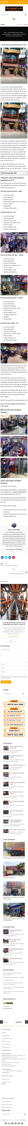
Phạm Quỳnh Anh (7, 1008)
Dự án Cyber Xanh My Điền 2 (17, 765)
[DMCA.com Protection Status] (8, 1004)
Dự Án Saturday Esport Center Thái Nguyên (16, 821)
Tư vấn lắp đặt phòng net (7, 1038)
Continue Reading (14, 636)
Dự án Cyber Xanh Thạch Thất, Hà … (16, 792)
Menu (2, 24)
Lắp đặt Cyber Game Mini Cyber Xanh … (16, 747)
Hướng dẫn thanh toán (7, 1107)
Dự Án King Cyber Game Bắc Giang (17, 783)
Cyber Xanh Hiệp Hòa (8, 980)
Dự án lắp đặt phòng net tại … (16, 959)
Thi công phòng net (6, 1044)
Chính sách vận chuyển (7, 1104)
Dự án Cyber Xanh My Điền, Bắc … (17, 802)
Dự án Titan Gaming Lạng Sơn (16, 811)
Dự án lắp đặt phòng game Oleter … (16, 949)
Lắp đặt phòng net (6, 1035)
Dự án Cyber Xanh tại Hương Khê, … (15, 940)
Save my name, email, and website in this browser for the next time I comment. (14, 677)
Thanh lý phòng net (6, 1047)
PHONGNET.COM (5, 1120)
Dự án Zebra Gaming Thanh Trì (17, 773)
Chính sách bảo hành (6, 1101)
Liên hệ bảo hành (5, 1079)
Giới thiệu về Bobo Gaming (8, 486)
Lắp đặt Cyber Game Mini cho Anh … (16, 756)
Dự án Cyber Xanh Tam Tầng (17, 829)
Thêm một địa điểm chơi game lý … (16, 931)
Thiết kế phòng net (6, 1041)
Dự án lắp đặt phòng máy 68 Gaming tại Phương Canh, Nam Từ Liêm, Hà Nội (14, 624)
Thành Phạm (6, 1006)
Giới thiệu (20, 24)
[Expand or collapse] (26, 173)
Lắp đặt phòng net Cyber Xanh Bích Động (13, 977)
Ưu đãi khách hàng (6, 1082)
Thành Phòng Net (13, 544)
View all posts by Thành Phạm (14, 549)
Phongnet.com (23, 1120)
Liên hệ (25, 24)
